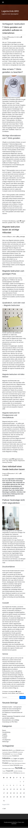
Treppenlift (9, 771)
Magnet (11, 460)
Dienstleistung (12, 221)
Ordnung (4, 462)
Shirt (14, 222)
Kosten (11, 758)
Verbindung (20, 771)
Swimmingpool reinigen (6, 768)
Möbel (3, 761)
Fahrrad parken (20, 752)
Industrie (6, 758)
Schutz (11, 765)
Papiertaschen (20, 760)
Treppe (24, 768)
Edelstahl (18, 750)
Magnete (15, 460)
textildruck (21, 693)
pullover (13, 693)
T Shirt (17, 222)
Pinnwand (9, 462)
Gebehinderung (5, 755)
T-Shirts (22, 222)
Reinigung (23, 763)
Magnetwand (21, 460)
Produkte (4, 736)
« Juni (4, 808)
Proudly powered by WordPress (10, 822)
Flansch (11, 754)
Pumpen (10, 763)
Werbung (16, 773)
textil (17, 693)
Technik (4, 738)
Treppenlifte (15, 771)
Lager (15, 758)
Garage (20, 754)
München (8, 761)
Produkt (5, 763)
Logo (7, 460)
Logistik (18, 221)
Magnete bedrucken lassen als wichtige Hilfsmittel (11, 230)
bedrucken (5, 222)
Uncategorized (12, 691)
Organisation (14, 761)
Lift (18, 758)
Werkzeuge (5, 741)
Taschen (12, 768)
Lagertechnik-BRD (10, 11)
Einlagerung (10, 752)
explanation (13, 823)
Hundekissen (15, 756)
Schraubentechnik (5, 765)
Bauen (4, 730)
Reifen (13, 763)
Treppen (4, 771)
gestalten (10, 222)
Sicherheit (16, 765)
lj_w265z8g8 (5, 38)
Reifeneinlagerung (18, 763)
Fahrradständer (6, 754)
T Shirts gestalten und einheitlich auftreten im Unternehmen (12, 30)
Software (21, 765)
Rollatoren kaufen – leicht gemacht (11, 707)
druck (3, 460)
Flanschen (16, 754)
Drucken (14, 750)
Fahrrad (15, 752)
